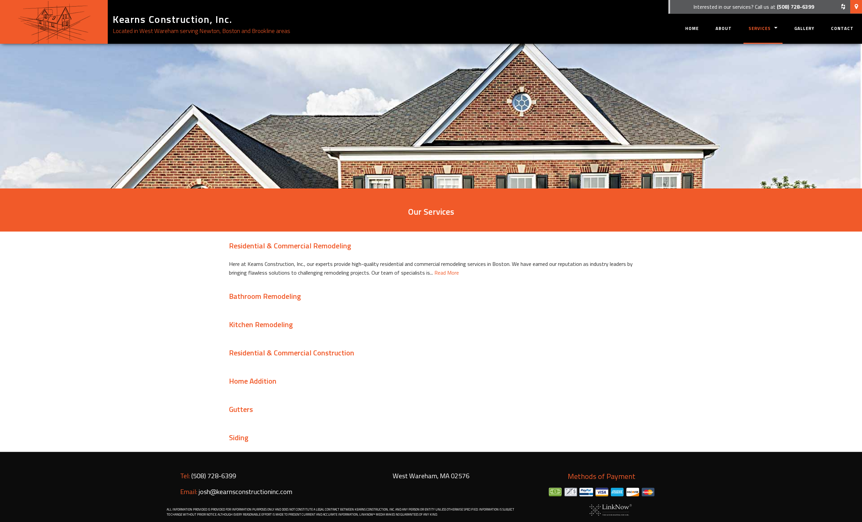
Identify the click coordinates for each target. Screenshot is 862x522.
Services (760, 28)
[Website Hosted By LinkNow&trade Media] (611, 510)
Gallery (804, 28)
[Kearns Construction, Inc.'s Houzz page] (843, 7)
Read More (446, 273)
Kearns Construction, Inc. (172, 19)
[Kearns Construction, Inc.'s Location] (856, 7)
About (724, 28)
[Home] (54, 22)
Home (692, 28)
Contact (842, 28)
